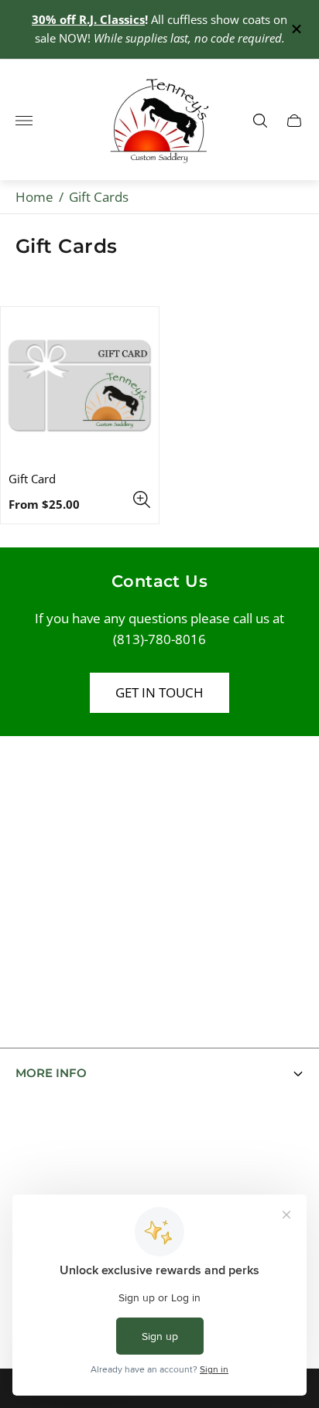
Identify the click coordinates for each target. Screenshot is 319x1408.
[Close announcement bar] (295, 29)
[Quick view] (142, 499)
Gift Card (32, 479)
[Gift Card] (80, 386)
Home (34, 197)
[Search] (260, 121)
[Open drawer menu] (24, 121)
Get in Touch (159, 692)
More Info (51, 1073)
